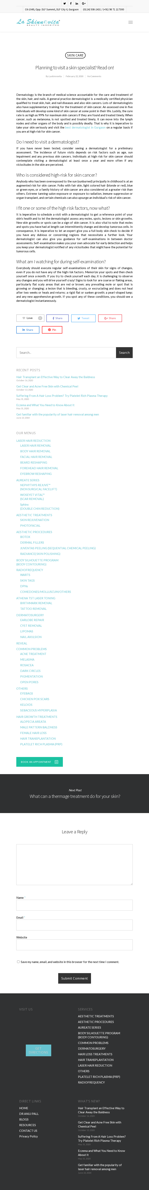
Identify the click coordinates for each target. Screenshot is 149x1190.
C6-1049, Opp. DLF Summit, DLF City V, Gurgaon (52, 9)
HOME (23, 1108)
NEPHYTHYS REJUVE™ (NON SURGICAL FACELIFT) (38, 487)
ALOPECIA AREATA (33, 721)
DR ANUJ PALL (29, 1113)
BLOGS (24, 1119)
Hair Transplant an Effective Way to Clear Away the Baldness (55, 377)
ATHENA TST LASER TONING (35, 598)
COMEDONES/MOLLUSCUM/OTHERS (45, 591)
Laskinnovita (55, 76)
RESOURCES (27, 1125)
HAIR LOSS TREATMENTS (95, 1054)
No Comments (94, 76)
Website (21, 937)
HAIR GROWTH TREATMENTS (36, 716)
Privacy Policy (28, 1136)
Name (21, 897)
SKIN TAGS (27, 580)
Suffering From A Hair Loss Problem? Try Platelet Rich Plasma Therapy (62, 395)
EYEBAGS (26, 693)
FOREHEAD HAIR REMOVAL (39, 468)
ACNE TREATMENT (33, 654)
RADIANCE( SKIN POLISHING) (40, 553)
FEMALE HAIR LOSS (33, 733)
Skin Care (75, 55)
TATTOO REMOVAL (33, 608)
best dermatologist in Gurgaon (85, 127)
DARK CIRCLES (30, 670)
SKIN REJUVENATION (34, 520)
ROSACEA (27, 665)
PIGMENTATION (31, 676)
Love (34, 318)
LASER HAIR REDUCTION (33, 440)
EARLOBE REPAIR (32, 620)
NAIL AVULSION (31, 637)
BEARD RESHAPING (33, 462)
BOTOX (25, 537)
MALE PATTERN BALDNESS (38, 727)
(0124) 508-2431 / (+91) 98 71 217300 (103, 9)
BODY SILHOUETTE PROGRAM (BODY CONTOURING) (37, 562)
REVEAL (21, 643)
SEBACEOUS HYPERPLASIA (38, 710)
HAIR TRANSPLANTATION (38, 738)
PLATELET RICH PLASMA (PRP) (41, 744)
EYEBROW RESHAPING (36, 473)
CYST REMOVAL (31, 625)
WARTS (25, 575)
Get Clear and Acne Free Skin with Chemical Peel (47, 386)
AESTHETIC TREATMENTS (34, 515)
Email (20, 917)
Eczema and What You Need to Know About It (45, 405)
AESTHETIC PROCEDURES (34, 532)
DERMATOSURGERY (30, 615)
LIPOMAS (26, 631)
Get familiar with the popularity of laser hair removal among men (57, 414)
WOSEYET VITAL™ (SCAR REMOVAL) (32, 497)
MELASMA (27, 659)
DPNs (24, 586)
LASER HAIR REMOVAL (35, 445)
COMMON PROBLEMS (31, 649)
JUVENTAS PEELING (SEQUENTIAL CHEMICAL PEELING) (58, 548)
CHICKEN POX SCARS (34, 699)
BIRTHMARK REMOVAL (36, 603)
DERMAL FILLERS (32, 542)
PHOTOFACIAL (30, 525)
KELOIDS (26, 704)
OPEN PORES (29, 682)
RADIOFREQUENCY (29, 570)
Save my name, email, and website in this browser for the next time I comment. (70, 962)
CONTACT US (28, 1130)
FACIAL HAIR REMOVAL (36, 457)
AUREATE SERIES (27, 480)
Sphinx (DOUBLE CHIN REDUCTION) (39, 506)
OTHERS (22, 688)
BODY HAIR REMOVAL (35, 451)
